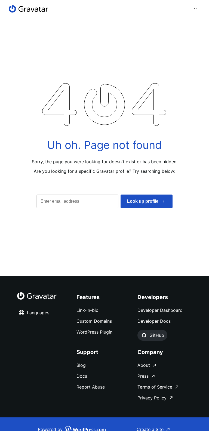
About (143, 365)
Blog (81, 365)
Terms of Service (154, 387)
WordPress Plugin (94, 332)
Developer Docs (154, 321)
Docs (81, 376)
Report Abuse (90, 387)
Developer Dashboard (160, 310)
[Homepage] (28, 9)
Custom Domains (94, 321)
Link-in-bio (87, 310)
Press (143, 376)
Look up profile (142, 201)
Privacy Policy (152, 398)
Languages (38, 312)
